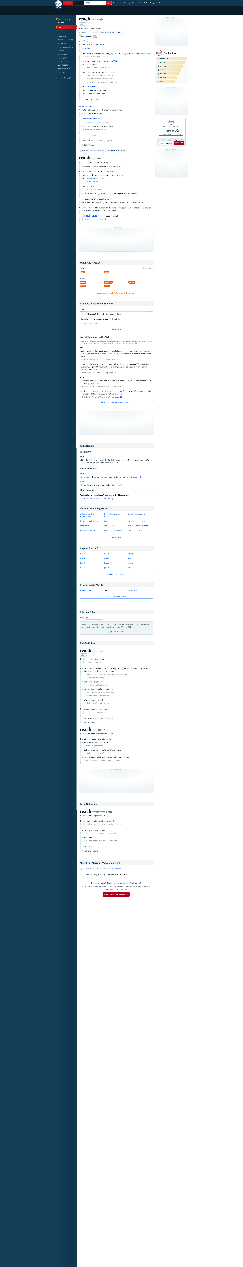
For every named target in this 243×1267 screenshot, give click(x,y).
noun (100, 158)
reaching (109, 171)
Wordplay (169, 3)
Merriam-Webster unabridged (116, 894)
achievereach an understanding (87, 515)
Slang (152, 3)
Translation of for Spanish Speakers (104, 868)
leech (130, 563)
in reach (107, 521)
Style (82, 618)
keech (82, 563)
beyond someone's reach (112, 515)
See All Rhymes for (115, 574)
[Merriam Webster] (171, 122)
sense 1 (119, 485)
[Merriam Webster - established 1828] (58, 2)
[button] (176, 3)
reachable (92, 178)
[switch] (88, 36)
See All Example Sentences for (115, 402)
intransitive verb (85, 106)
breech (107, 558)
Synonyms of (86, 32)
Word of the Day (125, 3)
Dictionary (63, 19)
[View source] (118, 359)
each (130, 558)
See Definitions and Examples (171, 135)
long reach (84, 526)
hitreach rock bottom (89, 521)
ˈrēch (82, 24)
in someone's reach (136, 521)
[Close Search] (103, 3)
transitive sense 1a (133, 477)
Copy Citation (117, 631)
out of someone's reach (138, 526)
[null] (177, 130)
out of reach (109, 526)
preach (131, 567)
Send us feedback (131, 343)
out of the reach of (88, 530)
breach (83, 558)
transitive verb (85, 41)
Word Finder (144, 3)
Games (115, 3)
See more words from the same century (96, 498)
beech (106, 554)
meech (83, 567)
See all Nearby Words (115, 596)
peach (106, 567)
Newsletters (159, 3)
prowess (170, 130)
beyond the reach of (136, 514)
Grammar (135, 3)
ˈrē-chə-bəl (98, 140)
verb (100, 19)
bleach (131, 554)
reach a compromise (113, 530)
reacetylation (85, 590)
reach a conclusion (136, 530)
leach (106, 563)
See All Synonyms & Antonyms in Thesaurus (115, 293)
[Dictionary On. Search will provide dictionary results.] (73, 3)
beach (83, 554)
